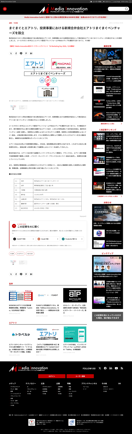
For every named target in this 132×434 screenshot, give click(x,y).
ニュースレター (73, 391)
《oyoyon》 (83, 216)
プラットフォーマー (16, 396)
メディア (12, 383)
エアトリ (20, 254)
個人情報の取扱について (74, 415)
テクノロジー (31, 383)
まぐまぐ (30, 254)
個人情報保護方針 (85, 415)
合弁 (12, 254)
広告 (42, 383)
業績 (59, 389)
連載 (70, 389)
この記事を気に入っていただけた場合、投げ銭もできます (107, 316)
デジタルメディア (15, 386)
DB (119, 383)
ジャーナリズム (15, 403)
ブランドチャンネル (89, 383)
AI (27, 386)
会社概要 (107, 415)
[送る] (21, 53)
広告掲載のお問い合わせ (55, 415)
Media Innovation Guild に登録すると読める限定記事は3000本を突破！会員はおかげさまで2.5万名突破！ (66, 17)
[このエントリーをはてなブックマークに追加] (31, 53)
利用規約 (65, 415)
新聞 (12, 391)
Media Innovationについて (20, 415)
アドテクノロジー (47, 386)
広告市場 (45, 391)
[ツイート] (11, 53)
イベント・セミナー (108, 389)
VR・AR (29, 391)
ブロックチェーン (31, 389)
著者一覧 (11, 415)
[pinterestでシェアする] (26, 53)
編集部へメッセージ (44, 415)
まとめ (70, 393)
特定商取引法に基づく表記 (97, 415)
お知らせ (105, 386)
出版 (12, 398)
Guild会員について (33, 415)
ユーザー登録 (80, 376)
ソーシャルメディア (16, 393)
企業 (58, 383)
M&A (59, 391)
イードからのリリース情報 (116, 415)
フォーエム (86, 386)
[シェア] (16, 53)
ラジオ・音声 (14, 400)
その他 (12, 405)
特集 (69, 383)
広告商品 (45, 389)
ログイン (52, 376)
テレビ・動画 (14, 389)
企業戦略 (60, 386)
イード (84, 389)
